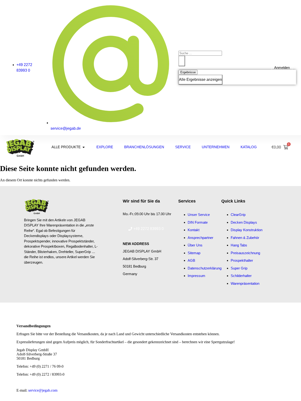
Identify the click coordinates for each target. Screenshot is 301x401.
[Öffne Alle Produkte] (83, 147)
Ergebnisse (188, 72)
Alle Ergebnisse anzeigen (200, 80)
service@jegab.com (42, 390)
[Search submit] (181, 61)
